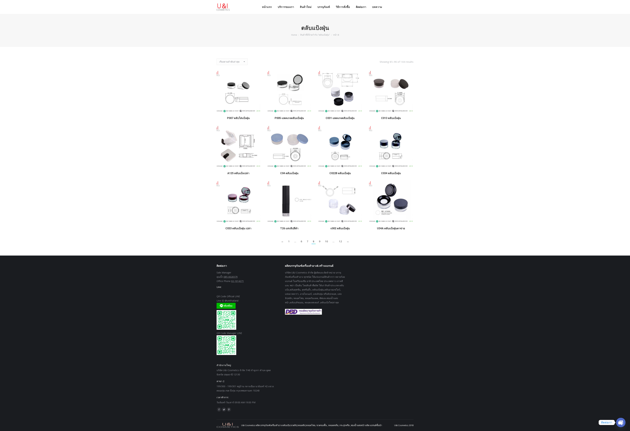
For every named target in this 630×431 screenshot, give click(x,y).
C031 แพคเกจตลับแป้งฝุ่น (340, 118)
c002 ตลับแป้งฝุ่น (340, 228)
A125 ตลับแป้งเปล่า (238, 173)
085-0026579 (231, 276)
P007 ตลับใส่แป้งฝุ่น (238, 118)
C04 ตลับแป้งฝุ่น (289, 173)
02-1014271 (237, 281)
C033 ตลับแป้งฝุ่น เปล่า (238, 228)
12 (340, 241)
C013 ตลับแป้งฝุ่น (391, 118)
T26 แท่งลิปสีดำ (289, 228)
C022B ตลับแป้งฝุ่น (340, 173)
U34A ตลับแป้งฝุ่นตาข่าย (391, 228)
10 (326, 241)
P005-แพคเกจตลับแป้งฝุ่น (289, 118)
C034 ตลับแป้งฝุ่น (391, 173)
